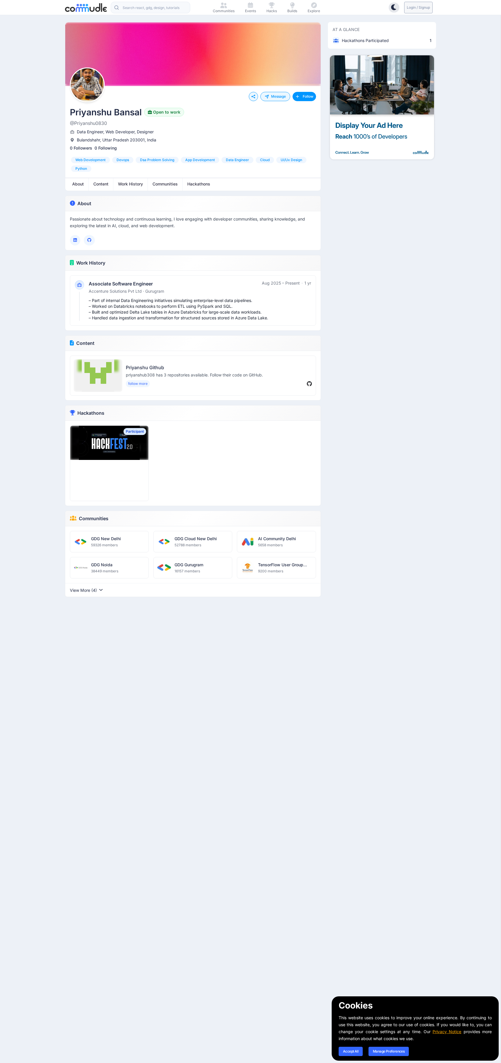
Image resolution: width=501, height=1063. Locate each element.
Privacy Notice (447, 1031)
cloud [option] (265, 160)
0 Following (106, 147)
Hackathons (90, 413)
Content (85, 343)
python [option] (81, 168)
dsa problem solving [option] (157, 160)
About (84, 203)
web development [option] (90, 160)
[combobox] (150, 7)
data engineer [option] (237, 160)
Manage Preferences (388, 1051)
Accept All (350, 1051)
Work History (90, 263)
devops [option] (123, 160)
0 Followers (81, 147)
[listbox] (193, 164)
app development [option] (200, 160)
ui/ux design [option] (291, 160)
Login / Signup (418, 7)
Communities (93, 518)
